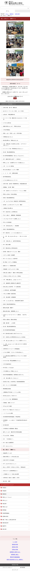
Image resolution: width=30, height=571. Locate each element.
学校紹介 (4, 487)
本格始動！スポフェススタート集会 (11, 269)
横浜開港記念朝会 (7, 388)
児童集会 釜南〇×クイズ (8, 402)
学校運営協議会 (5, 513)
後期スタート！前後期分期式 (9, 265)
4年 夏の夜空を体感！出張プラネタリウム (12, 333)
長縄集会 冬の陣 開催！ (9, 187)
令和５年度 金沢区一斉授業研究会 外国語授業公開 (15, 183)
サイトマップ (15, 569)
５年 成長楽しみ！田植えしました (10, 371)
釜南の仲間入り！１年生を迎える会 (11, 456)
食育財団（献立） (15, 554)
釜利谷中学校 (15, 544)
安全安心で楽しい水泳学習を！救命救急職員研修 (14, 381)
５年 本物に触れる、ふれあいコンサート (12, 279)
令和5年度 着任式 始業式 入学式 (11, 477)
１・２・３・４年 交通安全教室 (10, 173)
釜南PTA (4, 526)
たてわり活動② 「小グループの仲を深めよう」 (13, 352)
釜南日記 (11, 13)
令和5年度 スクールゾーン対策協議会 (11, 348)
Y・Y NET (15, 541)
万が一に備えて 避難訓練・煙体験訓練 (12, 215)
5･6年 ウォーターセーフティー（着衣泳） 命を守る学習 (15, 315)
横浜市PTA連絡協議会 (15, 557)
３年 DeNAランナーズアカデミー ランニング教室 (14, 190)
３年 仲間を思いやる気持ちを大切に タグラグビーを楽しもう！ (15, 144)
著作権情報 (22, 567)
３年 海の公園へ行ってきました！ (11, 378)
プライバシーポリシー (7, 567)
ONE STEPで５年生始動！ (9, 460)
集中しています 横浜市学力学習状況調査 (12, 432)
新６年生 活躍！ (7, 481)
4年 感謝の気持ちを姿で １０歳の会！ (12, 159)
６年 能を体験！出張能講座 (9, 297)
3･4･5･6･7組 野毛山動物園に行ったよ (12, 360)
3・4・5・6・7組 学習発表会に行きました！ (13, 148)
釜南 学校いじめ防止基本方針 (9, 519)
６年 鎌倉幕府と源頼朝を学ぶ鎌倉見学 (12, 283)
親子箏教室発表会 (7, 176)
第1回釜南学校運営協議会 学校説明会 (11, 416)
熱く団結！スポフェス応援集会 (10, 262)
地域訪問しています (7, 453)
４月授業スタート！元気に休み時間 (11, 474)
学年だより (4, 500)
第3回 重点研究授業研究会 (9, 304)
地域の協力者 (5, 522)
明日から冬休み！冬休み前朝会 (10, 194)
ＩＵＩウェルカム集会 (8, 413)
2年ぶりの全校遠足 (7, 222)
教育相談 (4, 510)
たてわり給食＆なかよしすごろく (10, 180)
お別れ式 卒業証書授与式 (9, 114)
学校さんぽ (4, 506)
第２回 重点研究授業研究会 (9, 326)
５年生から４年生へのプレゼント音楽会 (12, 276)
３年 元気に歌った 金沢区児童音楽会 (12, 241)
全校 (15, 98)
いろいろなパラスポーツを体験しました (12, 218)
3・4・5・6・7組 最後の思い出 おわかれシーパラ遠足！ (15, 118)
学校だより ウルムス (7, 497)
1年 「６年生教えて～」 (8, 439)
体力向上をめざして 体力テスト (10, 395)
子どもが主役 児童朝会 (8, 435)
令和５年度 (17, 13)
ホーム (7, 11)
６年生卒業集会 (6, 129)
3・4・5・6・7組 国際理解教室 (10, 399)
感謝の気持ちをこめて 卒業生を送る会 (12, 126)
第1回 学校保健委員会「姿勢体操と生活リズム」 (13, 374)
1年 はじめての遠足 (7, 406)
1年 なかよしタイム (7, 446)
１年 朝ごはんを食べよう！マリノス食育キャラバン (15, 340)
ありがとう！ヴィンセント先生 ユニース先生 (13, 111)
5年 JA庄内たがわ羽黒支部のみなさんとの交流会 (14, 337)
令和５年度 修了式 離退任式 (10, 107)
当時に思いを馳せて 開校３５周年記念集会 (13, 272)
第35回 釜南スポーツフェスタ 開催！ (12, 251)
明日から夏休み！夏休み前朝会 (10, 319)
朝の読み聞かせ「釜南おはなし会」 (11, 140)
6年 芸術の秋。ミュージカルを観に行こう (12, 232)
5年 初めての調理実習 (8, 442)
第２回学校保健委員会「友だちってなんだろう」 (14, 155)
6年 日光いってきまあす (8, 367)
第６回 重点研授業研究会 (9, 152)
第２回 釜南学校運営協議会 (9, 330)
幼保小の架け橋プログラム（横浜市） (15, 559)
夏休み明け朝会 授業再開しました (11, 311)
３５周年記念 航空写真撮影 (9, 290)
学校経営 (4, 490)
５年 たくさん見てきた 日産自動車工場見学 (13, 300)
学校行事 (4, 503)
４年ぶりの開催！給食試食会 (9, 293)
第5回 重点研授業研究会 (8, 197)
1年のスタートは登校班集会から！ (10, 470)
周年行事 (4, 529)
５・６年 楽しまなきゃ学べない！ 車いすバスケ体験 (15, 237)
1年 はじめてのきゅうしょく (9, 463)
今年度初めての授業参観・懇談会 (10, 428)
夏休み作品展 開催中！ (8, 307)
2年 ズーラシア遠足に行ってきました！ (12, 409)
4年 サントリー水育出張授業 (10, 385)
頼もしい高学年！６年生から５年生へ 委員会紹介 (14, 467)
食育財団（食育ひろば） (15, 552)
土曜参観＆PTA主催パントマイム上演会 (12, 392)
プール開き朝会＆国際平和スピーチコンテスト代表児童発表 (15, 356)
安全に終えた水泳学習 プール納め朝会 (12, 286)
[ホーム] (15, 3)
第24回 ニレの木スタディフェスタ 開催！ (13, 204)
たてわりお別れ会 (7, 122)
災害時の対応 (5, 516)
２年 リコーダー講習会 (8, 166)
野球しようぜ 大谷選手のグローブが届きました (14, 162)
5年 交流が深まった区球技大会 (10, 211)
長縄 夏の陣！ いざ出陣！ (9, 323)
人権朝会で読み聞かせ (8, 208)
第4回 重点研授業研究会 (8, 229)
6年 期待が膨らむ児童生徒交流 (10, 248)
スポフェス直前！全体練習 (9, 255)
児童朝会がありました (8, 136)
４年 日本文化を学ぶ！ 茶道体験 (11, 225)
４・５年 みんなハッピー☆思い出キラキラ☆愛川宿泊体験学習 (15, 344)
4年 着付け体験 (7, 244)
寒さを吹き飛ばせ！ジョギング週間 (11, 169)
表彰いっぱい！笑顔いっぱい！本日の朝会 (12, 133)
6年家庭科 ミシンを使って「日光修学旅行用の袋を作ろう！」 (15, 421)
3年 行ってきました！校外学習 (10, 258)
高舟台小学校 (15, 549)
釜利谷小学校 (15, 547)
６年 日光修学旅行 (7, 364)
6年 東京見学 (6, 425)
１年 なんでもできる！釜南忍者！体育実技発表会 (14, 201)
